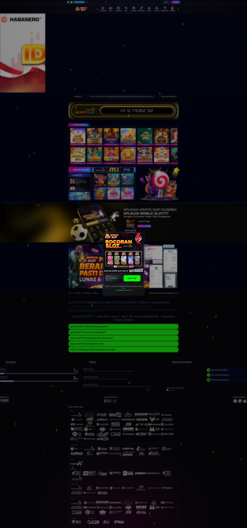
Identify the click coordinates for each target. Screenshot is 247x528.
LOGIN (113, 278)
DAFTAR (132, 278)
